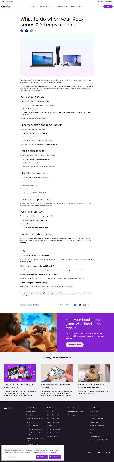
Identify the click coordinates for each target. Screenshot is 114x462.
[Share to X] (26, 30)
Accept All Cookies (55, 457)
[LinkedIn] (109, 452)
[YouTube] (106, 452)
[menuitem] (33, 6)
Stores (101, 1)
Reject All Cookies (42, 457)
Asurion (3, 1)
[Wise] (89, 452)
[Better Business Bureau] (84, 452)
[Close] (61, 446)
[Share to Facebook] (21, 30)
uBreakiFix (10, 1)
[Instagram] (96, 452)
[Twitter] (99, 452)
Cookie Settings (12, 457)
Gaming (29, 304)
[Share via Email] (31, 30)
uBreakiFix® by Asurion (32, 240)
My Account (109, 1)
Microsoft (23, 304)
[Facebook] (102, 452)
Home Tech (36, 304)
